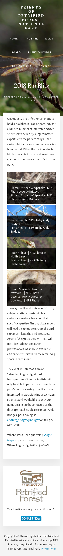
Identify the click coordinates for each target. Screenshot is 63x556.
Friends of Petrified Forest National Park (31, 17)
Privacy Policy (48, 548)
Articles (10, 97)
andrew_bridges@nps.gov (23, 420)
